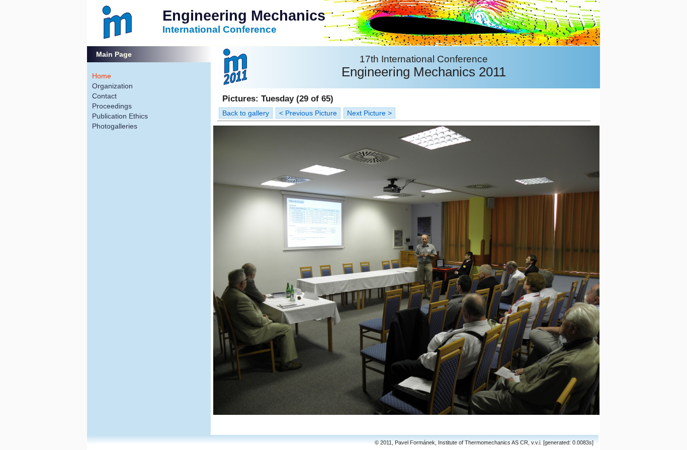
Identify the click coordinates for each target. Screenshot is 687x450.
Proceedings (112, 106)
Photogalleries (114, 126)
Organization (112, 86)
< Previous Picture (308, 113)
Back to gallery (245, 113)
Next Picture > (369, 113)
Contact (104, 96)
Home (101, 76)
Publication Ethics (120, 116)
